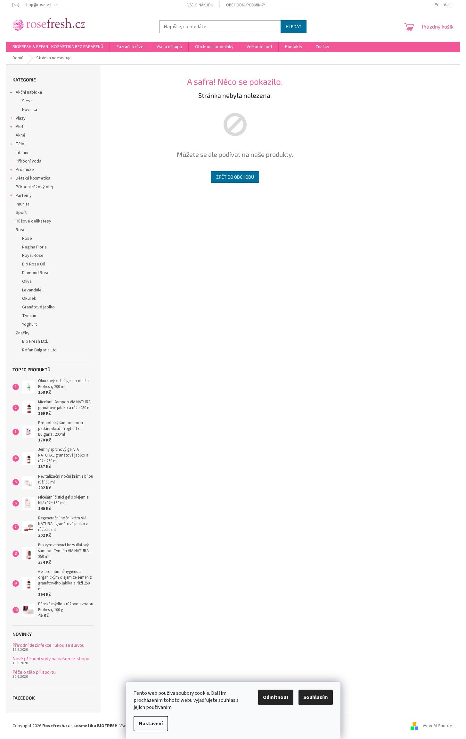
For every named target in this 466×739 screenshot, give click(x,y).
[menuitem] (58, 47)
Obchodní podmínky (245, 5)
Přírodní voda (28, 161)
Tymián (29, 316)
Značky (22, 333)
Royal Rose (33, 255)
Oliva (27, 281)
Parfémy (24, 195)
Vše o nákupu (200, 5)
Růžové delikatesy (33, 221)
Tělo (20, 144)
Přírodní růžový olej (34, 187)
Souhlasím (315, 697)
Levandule (32, 290)
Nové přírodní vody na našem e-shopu (50, 658)
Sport (21, 212)
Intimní (22, 152)
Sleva (27, 101)
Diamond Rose (36, 273)
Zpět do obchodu (235, 177)
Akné (20, 135)
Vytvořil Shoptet (438, 726)
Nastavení (151, 723)
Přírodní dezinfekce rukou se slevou (48, 644)
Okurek (29, 298)
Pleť (20, 126)
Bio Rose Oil (33, 264)
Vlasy (21, 118)
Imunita (22, 204)
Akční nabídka (29, 92)
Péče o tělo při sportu (34, 671)
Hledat (293, 26)
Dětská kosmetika (33, 178)
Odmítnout (276, 697)
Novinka (29, 109)
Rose (21, 230)
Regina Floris (34, 247)
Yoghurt (29, 324)
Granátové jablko (38, 307)
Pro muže (25, 169)
